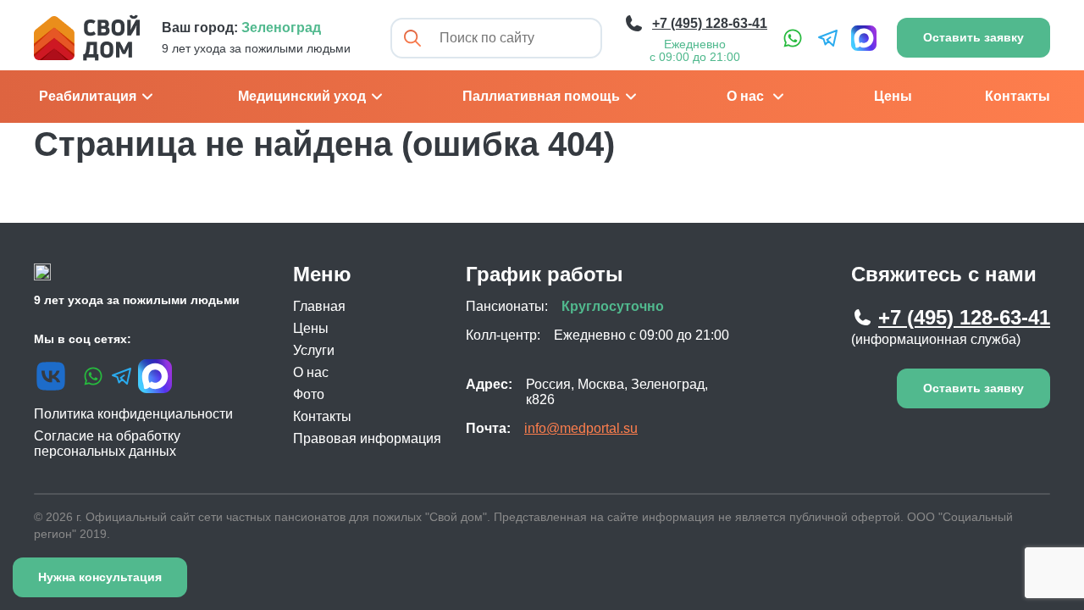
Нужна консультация (100, 577)
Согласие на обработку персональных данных (107, 443)
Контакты (1017, 96)
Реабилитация (87, 96)
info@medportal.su (581, 428)
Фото (308, 394)
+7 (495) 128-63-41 (964, 317)
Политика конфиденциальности (133, 414)
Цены (893, 96)
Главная (319, 306)
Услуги (314, 350)
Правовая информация (367, 438)
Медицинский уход (302, 96)
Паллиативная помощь (541, 96)
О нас (745, 96)
